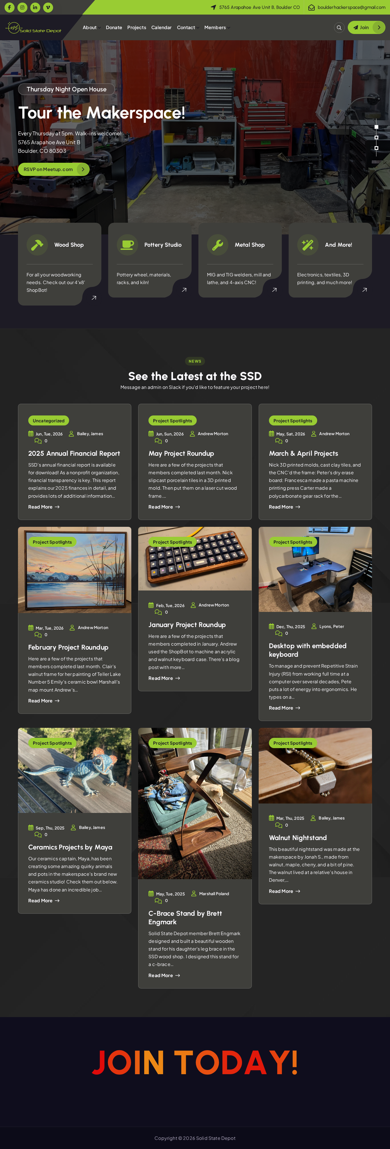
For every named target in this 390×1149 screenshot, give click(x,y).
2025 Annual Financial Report (74, 453)
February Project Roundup (68, 647)
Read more (40, 507)
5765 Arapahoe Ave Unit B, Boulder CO (259, 7)
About (90, 27)
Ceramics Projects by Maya (70, 847)
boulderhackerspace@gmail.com (351, 7)
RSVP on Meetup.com (48, 169)
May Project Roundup (181, 453)
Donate (114, 27)
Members (215, 27)
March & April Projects (303, 453)
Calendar (161, 27)
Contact (186, 27)
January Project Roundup (187, 624)
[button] (376, 127)
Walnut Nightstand (298, 837)
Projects (136, 27)
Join (364, 27)
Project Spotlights (172, 420)
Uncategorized (49, 420)
